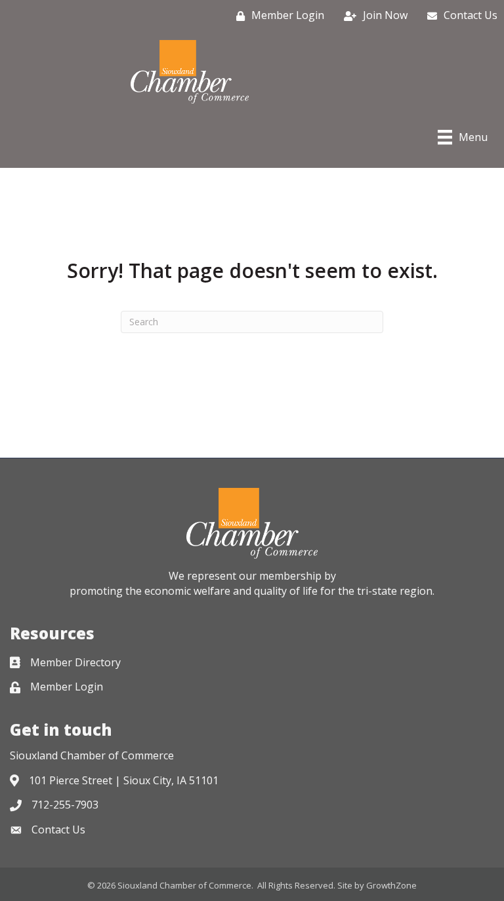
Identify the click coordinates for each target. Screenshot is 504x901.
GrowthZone (391, 885)
